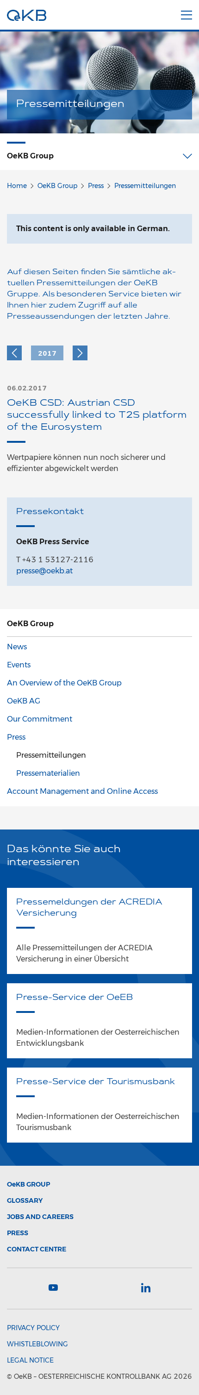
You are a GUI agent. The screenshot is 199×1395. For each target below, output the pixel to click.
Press (96, 186)
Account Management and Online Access (82, 791)
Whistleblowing (37, 1344)
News (17, 646)
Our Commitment (39, 719)
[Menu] (186, 13)
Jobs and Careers (40, 1217)
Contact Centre (36, 1249)
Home (17, 186)
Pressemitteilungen (145, 186)
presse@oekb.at (44, 570)
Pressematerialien (48, 773)
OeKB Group (57, 186)
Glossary (25, 1200)
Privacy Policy (33, 1328)
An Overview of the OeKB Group (64, 683)
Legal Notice (30, 1360)
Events (19, 664)
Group (28, 1184)
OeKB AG (23, 701)
